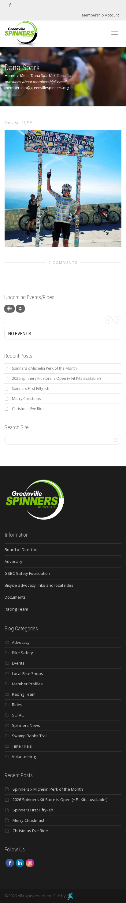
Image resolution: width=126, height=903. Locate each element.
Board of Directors (22, 549)
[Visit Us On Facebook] (10, 862)
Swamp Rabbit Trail (29, 735)
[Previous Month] (109, 320)
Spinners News (26, 725)
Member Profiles (27, 684)
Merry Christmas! (27, 398)
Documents (15, 597)
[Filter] (9, 309)
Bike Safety (22, 652)
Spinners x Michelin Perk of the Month (44, 368)
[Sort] (20, 309)
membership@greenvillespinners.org (37, 87)
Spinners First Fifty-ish (30, 388)
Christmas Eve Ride (28, 408)
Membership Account (100, 15)
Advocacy (13, 561)
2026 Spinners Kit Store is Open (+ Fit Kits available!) (56, 378)
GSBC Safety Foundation (27, 573)
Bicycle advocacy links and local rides (39, 585)
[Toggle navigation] (114, 33)
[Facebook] (10, 5)
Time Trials (22, 746)
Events (18, 663)
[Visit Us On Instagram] (30, 862)
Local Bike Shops (27, 673)
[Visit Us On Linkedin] (20, 862)
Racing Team (16, 609)
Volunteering (24, 756)
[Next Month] (117, 320)
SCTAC (18, 715)
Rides (17, 704)
